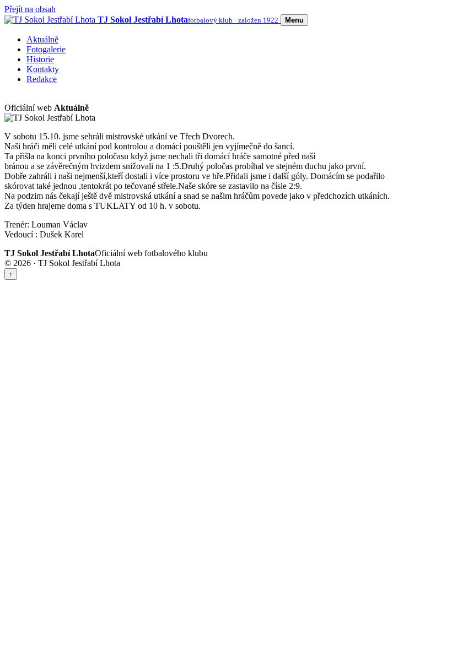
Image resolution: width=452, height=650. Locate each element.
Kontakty (42, 69)
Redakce (41, 79)
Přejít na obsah (30, 9)
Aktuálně (42, 39)
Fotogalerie (46, 49)
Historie (40, 59)
